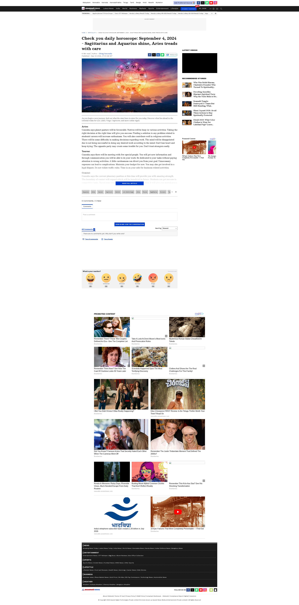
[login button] (214, 8)
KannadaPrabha (115, 2)
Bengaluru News (177, 548)
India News (117, 548)
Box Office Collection (135, 555)
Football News (109, 563)
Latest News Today (105, 548)
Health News (113, 570)
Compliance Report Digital (179, 596)
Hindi (144, 2)
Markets (142, 8)
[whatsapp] (207, 2)
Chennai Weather (109, 584)
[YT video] (211, 2)
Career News (131, 570)
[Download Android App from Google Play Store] (211, 590)
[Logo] (92, 8)
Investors (193, 596)
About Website (108, 596)
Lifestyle (174, 8)
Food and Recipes (101, 570)
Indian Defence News (162, 548)
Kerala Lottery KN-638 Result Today (163, 13)
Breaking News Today (90, 548)
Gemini (117, 192)
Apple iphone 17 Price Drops (103, 13)
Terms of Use (119, 596)
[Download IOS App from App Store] (215, 590)
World (124, 8)
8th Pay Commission (132, 577)
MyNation (159, 2)
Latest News (108, 8)
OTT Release (102, 555)
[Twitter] (203, 2)
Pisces (145, 192)
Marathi (151, 2)
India (118, 8)
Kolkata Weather (96, 584)
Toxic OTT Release (121, 13)
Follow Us (173, 55)
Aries (93, 192)
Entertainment (162, 8)
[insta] (215, 2)
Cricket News (98, 563)
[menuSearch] (221, 9)
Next (215, 13)
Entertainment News (90, 555)
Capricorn (109, 192)
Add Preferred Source (183, 3)
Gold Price (113, 577)
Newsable (96, 2)
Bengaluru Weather (123, 584)
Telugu (125, 2)
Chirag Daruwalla (105, 54)
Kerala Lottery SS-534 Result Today (190, 13)
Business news (88, 577)
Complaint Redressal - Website (157, 596)
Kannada (105, 2)
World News (127, 548)
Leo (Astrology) (128, 192)
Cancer (100, 192)
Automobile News (160, 577)
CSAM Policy (140, 596)
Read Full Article (129, 183)
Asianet (91, 589)
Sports (151, 8)
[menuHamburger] (217, 8)
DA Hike (121, 577)
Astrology (122, 570)
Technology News (147, 577)
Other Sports (129, 563)
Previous (212, 13)
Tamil (132, 2)
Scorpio (163, 192)
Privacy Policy (130, 596)
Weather (86, 584)
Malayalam (87, 2)
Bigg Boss (112, 555)
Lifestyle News (88, 570)
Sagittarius (153, 192)
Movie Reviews (122, 555)
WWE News (119, 563)
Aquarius (86, 192)
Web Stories (141, 570)
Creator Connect (189, 9)
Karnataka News (138, 548)
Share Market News (102, 577)
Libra (138, 192)
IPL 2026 (202, 8)
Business (133, 8)
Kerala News (149, 548)
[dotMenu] (211, 9)
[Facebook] (198, 2)
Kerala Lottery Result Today (139, 13)
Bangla (138, 2)
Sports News (87, 563)
